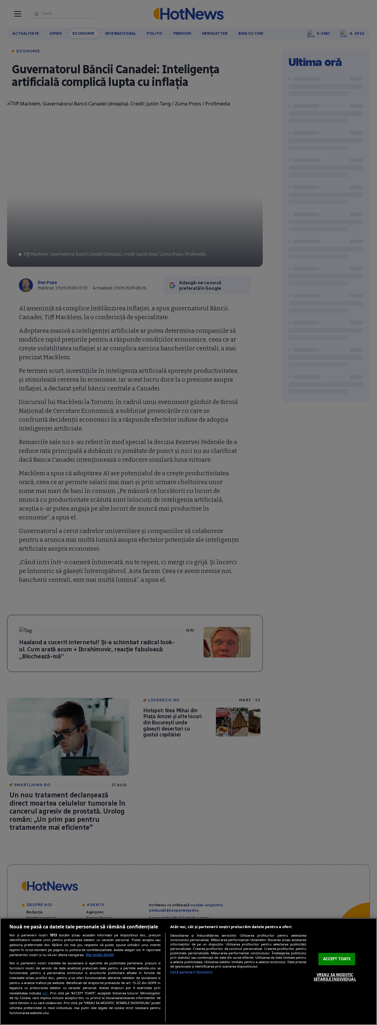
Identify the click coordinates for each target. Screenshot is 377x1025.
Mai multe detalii (100, 955)
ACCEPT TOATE (337, 958)
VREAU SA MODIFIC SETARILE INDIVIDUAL (335, 977)
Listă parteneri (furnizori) (191, 972)
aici (45, 993)
